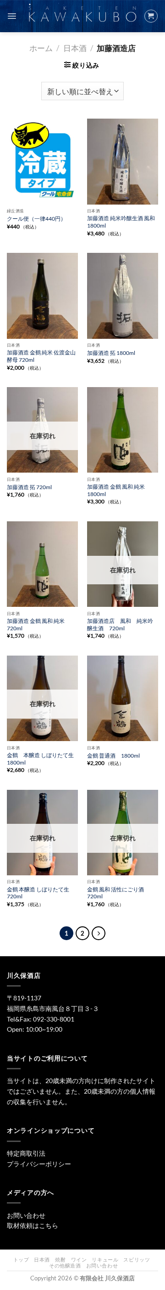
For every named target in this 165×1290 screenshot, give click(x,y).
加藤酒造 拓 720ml (29, 487)
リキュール (105, 1259)
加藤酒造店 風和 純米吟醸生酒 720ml (120, 624)
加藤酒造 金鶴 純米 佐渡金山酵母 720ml (41, 356)
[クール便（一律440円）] (42, 161)
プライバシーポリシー (39, 1164)
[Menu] (12, 16)
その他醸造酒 (65, 1265)
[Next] (98, 933)
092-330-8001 (53, 1019)
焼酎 (60, 1259)
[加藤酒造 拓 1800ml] (122, 295)
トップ (21, 1259)
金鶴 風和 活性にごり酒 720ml (115, 893)
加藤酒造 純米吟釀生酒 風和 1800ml (121, 222)
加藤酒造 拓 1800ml (111, 352)
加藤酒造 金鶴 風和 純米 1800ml (116, 490)
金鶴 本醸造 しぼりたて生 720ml (38, 893)
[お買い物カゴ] (150, 16)
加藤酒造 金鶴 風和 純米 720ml (36, 624)
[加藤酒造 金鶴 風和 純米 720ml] (42, 564)
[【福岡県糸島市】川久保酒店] (83, 16)
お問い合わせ (26, 1215)
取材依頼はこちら (32, 1225)
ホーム (41, 48)
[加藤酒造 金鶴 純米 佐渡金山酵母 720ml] (42, 295)
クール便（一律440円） (36, 218)
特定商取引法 (26, 1153)
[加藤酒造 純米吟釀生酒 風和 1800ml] (122, 161)
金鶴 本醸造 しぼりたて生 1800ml (40, 759)
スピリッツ (136, 1259)
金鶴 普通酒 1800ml (113, 755)
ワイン (79, 1259)
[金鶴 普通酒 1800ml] (122, 698)
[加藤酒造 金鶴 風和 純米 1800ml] (122, 430)
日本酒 (75, 48)
